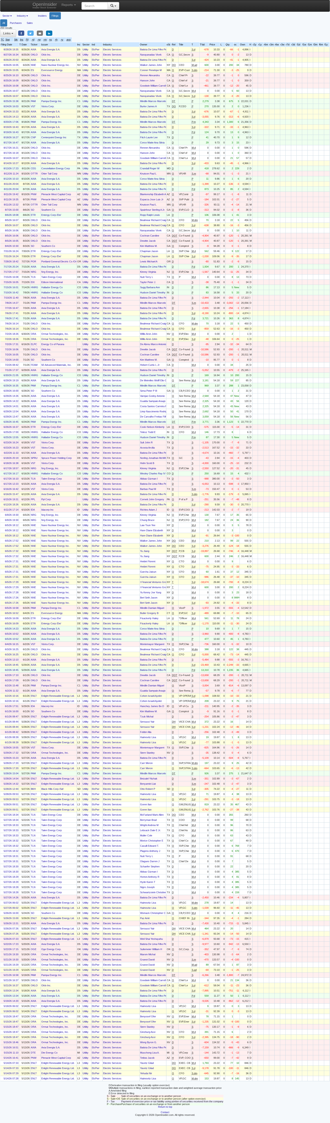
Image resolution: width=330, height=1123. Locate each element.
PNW (33, 194)
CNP (33, 137)
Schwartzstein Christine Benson (157, 892)
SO (32, 209)
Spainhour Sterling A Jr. (152, 209)
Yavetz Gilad (147, 1063)
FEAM (34, 365)
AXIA (33, 49)
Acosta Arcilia (147, 447)
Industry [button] (21, 15)
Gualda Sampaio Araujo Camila (157, 401)
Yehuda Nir (146, 1073)
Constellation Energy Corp (55, 168)
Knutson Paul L (148, 173)
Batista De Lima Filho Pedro (155, 49)
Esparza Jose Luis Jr (151, 199)
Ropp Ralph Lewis (150, 215)
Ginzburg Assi (147, 1032)
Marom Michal (147, 954)
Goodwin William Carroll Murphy (157, 85)
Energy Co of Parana (52, 344)
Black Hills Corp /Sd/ (52, 789)
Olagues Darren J (150, 861)
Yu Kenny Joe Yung (150, 592)
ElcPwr (95, 49)
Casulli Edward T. (149, 845)
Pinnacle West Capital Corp (56, 194)
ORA (33, 334)
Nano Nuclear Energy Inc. (55, 65)
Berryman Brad (148, 820)
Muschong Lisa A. (149, 1052)
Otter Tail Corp (49, 173)
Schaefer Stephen (150, 866)
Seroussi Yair (147, 721)
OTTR (34, 173)
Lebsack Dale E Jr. (150, 830)
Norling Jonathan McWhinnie (155, 458)
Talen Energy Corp (51, 277)
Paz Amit (145, 918)
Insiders (42, 15)
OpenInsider (45, 5)
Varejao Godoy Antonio (152, 396)
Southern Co (48, 209)
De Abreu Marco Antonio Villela (156, 344)
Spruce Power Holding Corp (56, 458)
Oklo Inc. (46, 54)
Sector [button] (6, 15)
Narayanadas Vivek (151, 54)
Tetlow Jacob (147, 1057)
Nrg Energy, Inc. (50, 271)
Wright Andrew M (149, 825)
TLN (33, 277)
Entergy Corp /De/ (51, 215)
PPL (33, 499)
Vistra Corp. (47, 106)
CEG (33, 168)
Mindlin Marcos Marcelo (153, 101)
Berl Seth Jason (148, 597)
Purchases (16, 23)
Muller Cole (146, 835)
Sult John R (146, 442)
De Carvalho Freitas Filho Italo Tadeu (160, 416)
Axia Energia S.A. (50, 49)
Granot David (147, 959)
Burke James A (148, 106)
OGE (33, 949)
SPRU (34, 458)
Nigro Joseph (147, 887)
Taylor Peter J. (148, 282)
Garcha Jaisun (148, 571)
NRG (33, 271)
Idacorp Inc (47, 509)
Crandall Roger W (149, 168)
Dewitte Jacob (148, 240)
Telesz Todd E (148, 432)
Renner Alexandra (150, 75)
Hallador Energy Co (52, 287)
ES (32, 70)
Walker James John (151, 65)
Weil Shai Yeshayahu (151, 939)
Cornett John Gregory (152, 499)
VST (33, 106)
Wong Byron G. (148, 1042)
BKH (33, 789)
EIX (33, 282)
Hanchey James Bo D (152, 706)
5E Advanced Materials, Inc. (56, 365)
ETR (33, 215)
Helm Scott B (147, 463)
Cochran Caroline (149, 235)
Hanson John (147, 80)
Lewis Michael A (148, 261)
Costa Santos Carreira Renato (156, 406)
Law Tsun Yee (147, 525)
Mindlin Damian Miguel (152, 608)
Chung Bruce (147, 520)
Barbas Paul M (148, 489)
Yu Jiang (144, 551)
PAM (33, 101)
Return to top (165, 1106)
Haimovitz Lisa (148, 737)
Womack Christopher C (153, 913)
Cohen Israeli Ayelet (151, 695)
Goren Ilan (146, 804)
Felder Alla (145, 732)
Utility (85, 49)
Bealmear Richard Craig (153, 220)
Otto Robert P (147, 789)
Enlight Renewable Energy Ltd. (58, 695)
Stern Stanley (147, 752)
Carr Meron (146, 763)
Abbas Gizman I (149, 478)
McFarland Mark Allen (152, 814)
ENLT (34, 695)
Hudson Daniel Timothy (152, 292)
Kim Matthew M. (148, 246)
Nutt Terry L (146, 277)
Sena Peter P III (148, 390)
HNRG (34, 287)
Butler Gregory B (149, 613)
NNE (33, 65)
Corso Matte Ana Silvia (152, 142)
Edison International (52, 282)
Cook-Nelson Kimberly (152, 427)
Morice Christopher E (151, 840)
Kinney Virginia (148, 271)
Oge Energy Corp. (51, 949)
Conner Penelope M (151, 70)
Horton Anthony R (149, 876)
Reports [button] (68, 5)
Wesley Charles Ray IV (152, 473)
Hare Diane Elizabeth (151, 530)
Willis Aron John (148, 334)
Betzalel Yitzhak (148, 778)
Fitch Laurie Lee (149, 137)
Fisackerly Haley (149, 618)
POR (33, 261)
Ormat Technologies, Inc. (55, 334)
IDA (33, 509)
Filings (55, 15)
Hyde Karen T (147, 882)
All (3, 23)
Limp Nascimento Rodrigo (154, 411)
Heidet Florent (147, 561)
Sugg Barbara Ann (150, 287)
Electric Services (112, 49)
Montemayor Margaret (152, 644)
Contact (165, 1112)
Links (7, 33)
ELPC (34, 344)
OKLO (34, 54)
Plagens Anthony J (150, 851)
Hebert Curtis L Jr (150, 365)
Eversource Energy (52, 70)
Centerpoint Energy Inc (53, 137)
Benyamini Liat (148, 783)
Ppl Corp (46, 499)
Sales (30, 23)
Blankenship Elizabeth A (153, 194)
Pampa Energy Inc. (51, 101)
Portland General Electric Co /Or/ (59, 261)
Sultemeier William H (151, 949)
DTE (33, 1052)
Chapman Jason (149, 251)
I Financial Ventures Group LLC (157, 582)
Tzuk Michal (146, 716)
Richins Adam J (148, 509)
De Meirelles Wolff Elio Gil (154, 380)
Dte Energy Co (49, 1052)
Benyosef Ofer (148, 1016)
